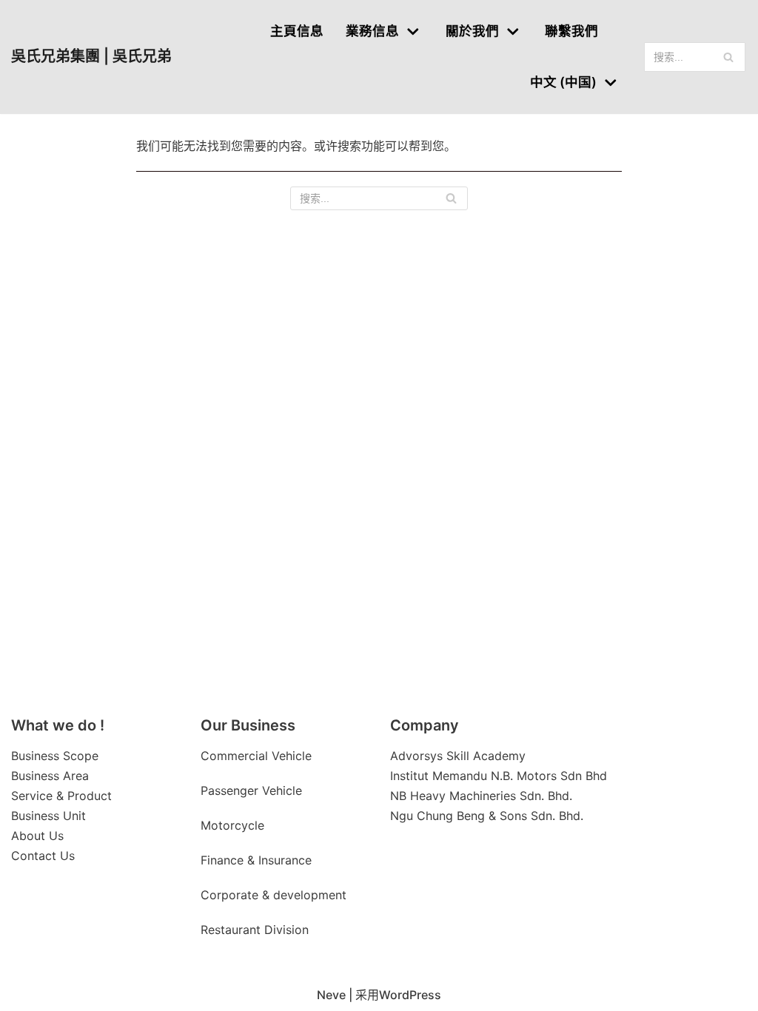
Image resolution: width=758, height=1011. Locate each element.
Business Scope (54, 755)
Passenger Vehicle (251, 790)
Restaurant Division (255, 929)
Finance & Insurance (256, 860)
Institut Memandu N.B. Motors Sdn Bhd (498, 775)
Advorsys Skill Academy (458, 755)
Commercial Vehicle (256, 755)
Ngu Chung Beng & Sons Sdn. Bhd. (486, 815)
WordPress (410, 994)
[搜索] (728, 57)
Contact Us (43, 855)
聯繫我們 (571, 30)
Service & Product (61, 795)
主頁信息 (296, 30)
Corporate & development (273, 894)
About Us (37, 835)
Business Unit (48, 815)
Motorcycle (234, 825)
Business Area (50, 775)
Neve (331, 994)
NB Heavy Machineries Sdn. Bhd (479, 795)
